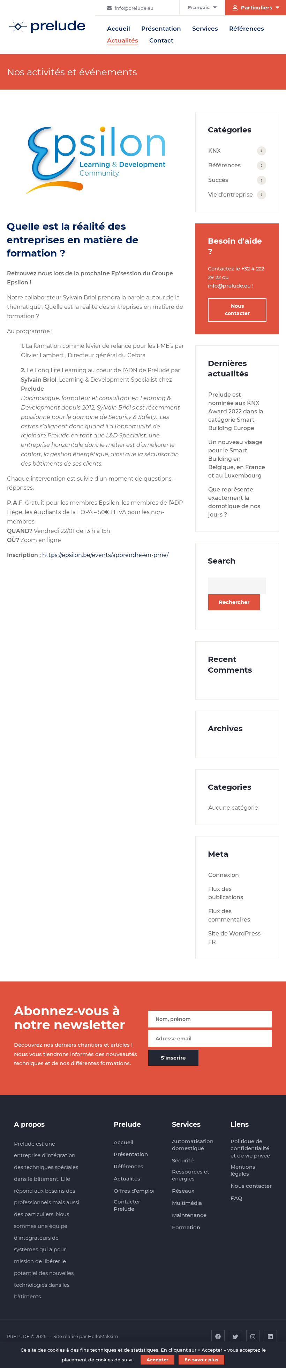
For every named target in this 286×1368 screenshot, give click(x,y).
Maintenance (189, 1215)
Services (205, 28)
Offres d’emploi (134, 1190)
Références (246, 28)
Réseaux (183, 1190)
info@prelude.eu (134, 8)
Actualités (122, 40)
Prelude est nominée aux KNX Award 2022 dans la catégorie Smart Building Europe (235, 411)
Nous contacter (237, 309)
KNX (214, 150)
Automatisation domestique (192, 1145)
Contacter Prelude (127, 1205)
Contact (161, 40)
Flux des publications (225, 893)
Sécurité (183, 1160)
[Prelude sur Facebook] (218, 1336)
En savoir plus (201, 1359)
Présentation (161, 28)
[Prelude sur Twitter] (235, 1336)
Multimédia (187, 1203)
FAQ (236, 1198)
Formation (186, 1227)
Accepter (157, 1359)
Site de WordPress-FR (235, 937)
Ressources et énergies (190, 1175)
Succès (218, 180)
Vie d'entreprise (230, 194)
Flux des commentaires (229, 915)
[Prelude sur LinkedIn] (270, 1336)
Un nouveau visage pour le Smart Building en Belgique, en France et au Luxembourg (236, 459)
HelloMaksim (103, 1336)
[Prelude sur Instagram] (252, 1336)
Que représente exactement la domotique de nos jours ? (234, 502)
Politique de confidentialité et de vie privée (250, 1148)
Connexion (223, 875)
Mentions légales (243, 1170)
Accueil (118, 28)
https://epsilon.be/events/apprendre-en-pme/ (105, 555)
